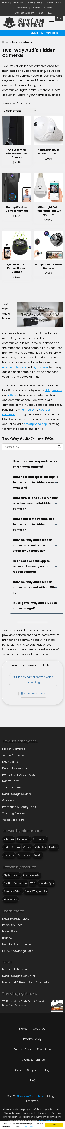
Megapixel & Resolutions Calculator (26, 982)
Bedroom (23, 839)
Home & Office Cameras (18, 774)
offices (13, 395)
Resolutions (10, 931)
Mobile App (46, 883)
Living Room (12, 847)
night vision (40, 367)
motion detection (14, 367)
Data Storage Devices (17, 794)
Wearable (10, 899)
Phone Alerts (31, 875)
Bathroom (40, 839)
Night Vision (12, 875)
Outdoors (24, 855)
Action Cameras (13, 755)
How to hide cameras (16, 944)
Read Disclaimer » (47, 1120)
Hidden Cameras (13, 749)
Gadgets (8, 800)
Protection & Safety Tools (19, 807)
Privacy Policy (28, 1126)
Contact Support (24, 12)
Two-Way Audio (36, 891)
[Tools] (59, 18)
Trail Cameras (11, 787)
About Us (18, 2)
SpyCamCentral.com (31, 1096)
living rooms (54, 390)
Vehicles (40, 847)
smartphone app (35, 424)
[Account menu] (52, 23)
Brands (7, 938)
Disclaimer (21, 7)
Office (27, 847)
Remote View (13, 891)
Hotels (53, 847)
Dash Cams (10, 762)
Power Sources (12, 925)
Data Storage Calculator (18, 976)
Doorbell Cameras (14, 768)
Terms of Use (54, 2)
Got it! (54, 1124)
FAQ (50, 12)
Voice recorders (34, 693)
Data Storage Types (15, 918)
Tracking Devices (13, 813)
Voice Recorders (13, 820)
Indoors (9, 855)
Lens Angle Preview (15, 969)
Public (38, 855)
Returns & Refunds (42, 7)
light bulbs (28, 409)
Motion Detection (15, 883)
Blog (41, 12)
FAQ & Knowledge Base (17, 951)
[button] (44, 33)
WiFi (33, 883)
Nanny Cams (11, 781)
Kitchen (9, 839)
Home (5, 2)
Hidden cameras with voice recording (34, 679)
